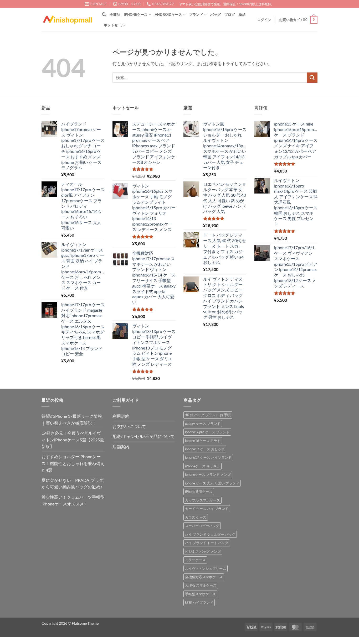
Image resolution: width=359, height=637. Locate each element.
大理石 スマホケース (201, 585)
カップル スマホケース (202, 500)
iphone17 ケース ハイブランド (208, 457)
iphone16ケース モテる (202, 440)
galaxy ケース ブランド (202, 423)
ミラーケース (195, 560)
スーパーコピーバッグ (202, 526)
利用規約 (120, 416)
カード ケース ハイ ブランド (206, 509)
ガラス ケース (195, 517)
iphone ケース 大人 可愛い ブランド (212, 483)
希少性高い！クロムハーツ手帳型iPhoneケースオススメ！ (73, 500)
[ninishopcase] (68, 19)
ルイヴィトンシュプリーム (205, 568)
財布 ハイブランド (199, 602)
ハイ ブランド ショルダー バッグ (210, 534)
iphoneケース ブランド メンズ (208, 474)
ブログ (229, 14)
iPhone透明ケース (198, 491)
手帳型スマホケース (200, 594)
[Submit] (312, 77)
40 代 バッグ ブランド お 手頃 (208, 415)
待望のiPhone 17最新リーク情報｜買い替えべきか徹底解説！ (72, 419)
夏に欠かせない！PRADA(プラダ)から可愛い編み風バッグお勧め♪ (73, 483)
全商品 (115, 14)
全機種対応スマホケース (204, 577)
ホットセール (114, 25)
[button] (264, 19)
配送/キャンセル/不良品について (143, 436)
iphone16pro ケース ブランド (207, 432)
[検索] (104, 14)
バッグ (215, 14)
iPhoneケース (135, 14)
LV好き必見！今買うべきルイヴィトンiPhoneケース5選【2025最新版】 (73, 439)
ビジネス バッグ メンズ (203, 551)
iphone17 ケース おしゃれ (205, 449)
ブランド (196, 14)
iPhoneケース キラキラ (202, 466)
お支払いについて (129, 426)
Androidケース (168, 14)
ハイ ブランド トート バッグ (206, 543)
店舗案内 (120, 446)
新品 (242, 14)
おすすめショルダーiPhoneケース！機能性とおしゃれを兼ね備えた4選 (73, 463)
